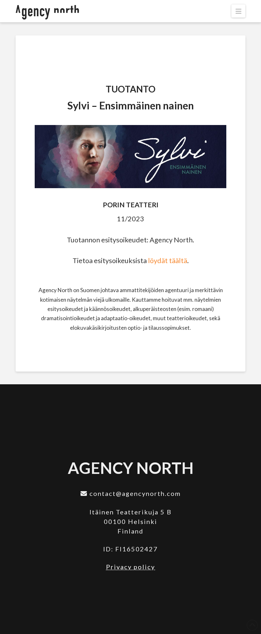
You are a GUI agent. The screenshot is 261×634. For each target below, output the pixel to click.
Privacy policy (130, 567)
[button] (238, 11)
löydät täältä (167, 260)
